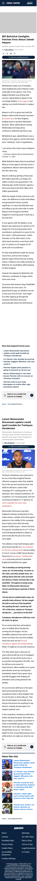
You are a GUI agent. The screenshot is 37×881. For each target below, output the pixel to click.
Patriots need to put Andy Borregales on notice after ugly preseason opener (16, 384)
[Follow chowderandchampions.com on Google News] (31, 395)
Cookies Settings (8, 858)
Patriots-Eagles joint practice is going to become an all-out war (17, 369)
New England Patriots (15, 404)
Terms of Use (27, 844)
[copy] (14, 53)
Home (4, 404)
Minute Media (13, 863)
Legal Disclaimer (28, 848)
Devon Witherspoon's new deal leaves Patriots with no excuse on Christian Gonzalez (18, 376)
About (4, 833)
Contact (5, 837)
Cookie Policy (7, 848)
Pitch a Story (27, 840)
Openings (25, 833)
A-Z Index (26, 852)
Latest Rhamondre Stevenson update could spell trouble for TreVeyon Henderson (16, 353)
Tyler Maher (8, 50)
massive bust (8, 118)
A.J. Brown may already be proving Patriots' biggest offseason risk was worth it (18, 361)
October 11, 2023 (8, 157)
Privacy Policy (7, 844)
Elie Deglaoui (9, 443)
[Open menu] (3, 3)
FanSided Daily (8, 840)
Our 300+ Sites (28, 837)
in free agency (23, 101)
